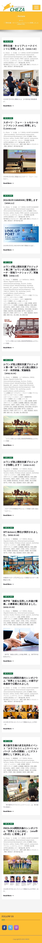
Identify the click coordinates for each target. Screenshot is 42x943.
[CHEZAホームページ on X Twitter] (10, 927)
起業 (24, 64)
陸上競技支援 (24, 315)
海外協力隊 (22, 62)
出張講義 (20, 305)
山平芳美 (6, 309)
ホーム (21, 20)
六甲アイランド (8, 305)
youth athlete (8, 293)
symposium (34, 59)
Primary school (9, 285)
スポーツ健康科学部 (26, 299)
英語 (25, 313)
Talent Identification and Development (17, 289)
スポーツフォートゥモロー (11, 299)
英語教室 (30, 313)
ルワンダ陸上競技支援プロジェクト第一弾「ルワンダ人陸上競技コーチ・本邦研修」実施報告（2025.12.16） (20, 369)
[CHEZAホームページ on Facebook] (4, 927)
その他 (15, 53)
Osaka (17, 59)
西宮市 (36, 313)
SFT (11, 287)
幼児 (11, 309)
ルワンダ (24, 301)
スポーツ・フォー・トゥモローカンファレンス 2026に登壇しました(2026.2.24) (20, 125)
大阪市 (13, 307)
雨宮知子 (10, 66)
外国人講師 (33, 305)
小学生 (27, 307)
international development (13, 57)
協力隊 (32, 60)
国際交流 (26, 305)
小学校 (22, 307)
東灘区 (5, 311)
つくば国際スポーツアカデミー (13, 295)
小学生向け (33, 307)
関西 (5, 66)
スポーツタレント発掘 (16, 297)
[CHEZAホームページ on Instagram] (16, 927)
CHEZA (23, 53)
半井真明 (26, 60)
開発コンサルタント (32, 64)
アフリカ (6, 60)
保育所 (35, 303)
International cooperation (25, 55)
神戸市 (28, 62)
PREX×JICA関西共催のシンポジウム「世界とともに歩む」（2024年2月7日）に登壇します (20, 831)
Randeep (30, 285)
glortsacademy (9, 55)
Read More (7, 106)
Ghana (6, 281)
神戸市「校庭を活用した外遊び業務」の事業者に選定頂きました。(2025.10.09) (20, 604)
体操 (26, 303)
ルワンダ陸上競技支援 (10, 303)
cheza (7, 53)
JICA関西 (29, 57)
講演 (21, 64)
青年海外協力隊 (18, 66)
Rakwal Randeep (20, 285)
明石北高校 (28, 309)
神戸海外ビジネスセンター (11, 64)
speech (26, 59)
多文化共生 (7, 307)
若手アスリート (18, 313)
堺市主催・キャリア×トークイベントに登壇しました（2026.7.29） (22, 23)
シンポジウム (13, 60)
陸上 (11, 315)
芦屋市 (11, 313)
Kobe (34, 57)
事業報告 (15, 279)
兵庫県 (15, 305)
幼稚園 (15, 309)
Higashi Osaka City (15, 281)
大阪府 (17, 307)
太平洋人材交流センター (11, 62)
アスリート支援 (27, 295)
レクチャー (20, 303)
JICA (24, 57)
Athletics (26, 279)
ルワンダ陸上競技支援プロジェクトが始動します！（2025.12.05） (20, 463)
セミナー (20, 60)
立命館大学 (29, 311)
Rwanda (6, 287)
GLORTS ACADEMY (32, 53)
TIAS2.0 (12, 291)
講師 (5, 315)
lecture (6, 59)
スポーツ (6, 297)
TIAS (33, 289)
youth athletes (19, 293)
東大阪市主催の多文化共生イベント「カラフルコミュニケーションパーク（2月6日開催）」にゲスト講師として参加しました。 (21, 750)
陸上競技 (16, 315)
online (12, 59)
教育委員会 (21, 309)
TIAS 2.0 (6, 291)
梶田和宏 (10, 311)
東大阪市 (35, 309)
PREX (21, 59)
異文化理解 (17, 311)
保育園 (30, 303)
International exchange (12, 283)
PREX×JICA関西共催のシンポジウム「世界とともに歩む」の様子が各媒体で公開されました (20, 680)
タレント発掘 (17, 301)
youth (28, 291)
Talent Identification (26, 287)
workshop (22, 291)
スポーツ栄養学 (8, 301)
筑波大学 (6, 313)
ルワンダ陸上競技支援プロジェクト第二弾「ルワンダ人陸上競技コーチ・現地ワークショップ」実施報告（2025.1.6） (20, 271)
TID (17, 291)
